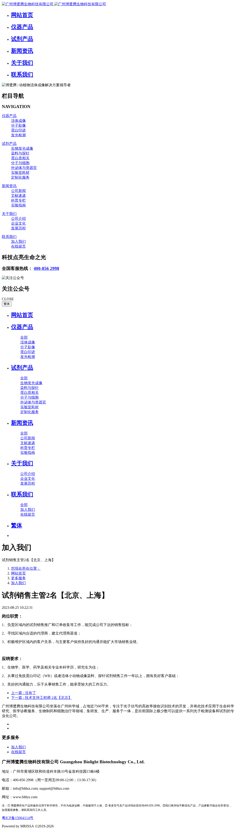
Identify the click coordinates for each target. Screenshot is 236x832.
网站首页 (22, 315)
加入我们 (18, 583)
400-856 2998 (46, 268)
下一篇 (41, 698)
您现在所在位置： (26, 568)
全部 (24, 337)
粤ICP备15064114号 (17, 818)
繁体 (7, 304)
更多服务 (18, 578)
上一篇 (23, 693)
